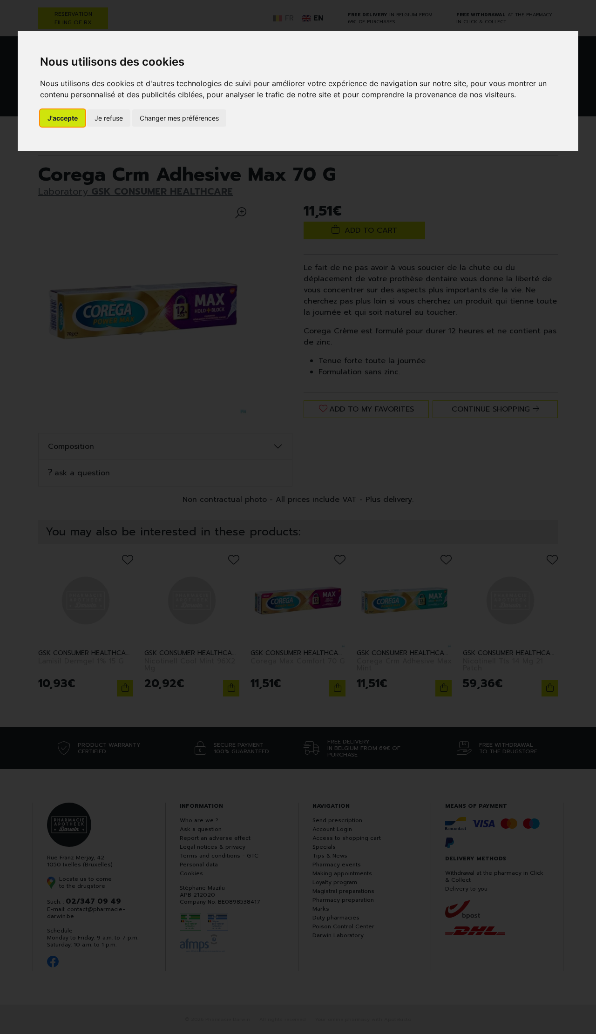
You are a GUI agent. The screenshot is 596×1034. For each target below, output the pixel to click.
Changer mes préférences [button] (179, 118)
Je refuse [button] (109, 118)
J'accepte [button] (62, 118)
